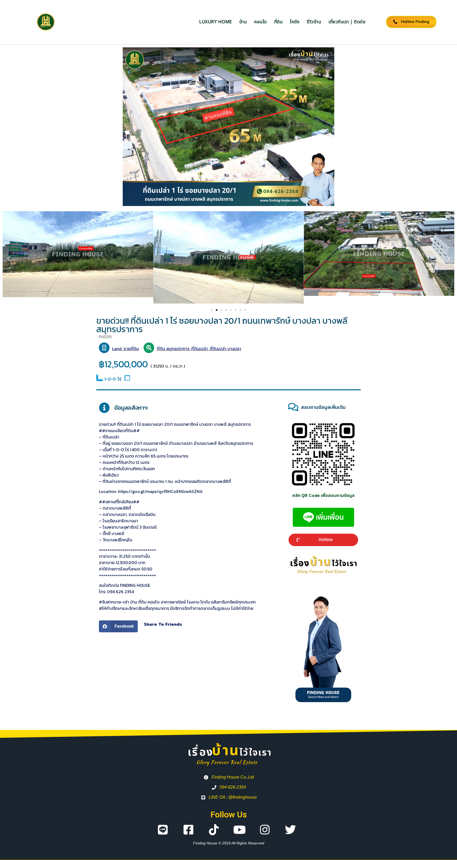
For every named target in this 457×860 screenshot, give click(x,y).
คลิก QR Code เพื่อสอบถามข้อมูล (323, 495)
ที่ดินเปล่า (199, 348)
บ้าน (243, 22)
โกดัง (294, 22)
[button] (8, 258)
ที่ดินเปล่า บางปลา (225, 348)
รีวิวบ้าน (314, 22)
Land (117, 348)
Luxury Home (215, 22)
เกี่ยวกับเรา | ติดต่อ (346, 22)
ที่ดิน (278, 22)
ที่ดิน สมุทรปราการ (173, 348)
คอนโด (260, 22)
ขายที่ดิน (131, 348)
